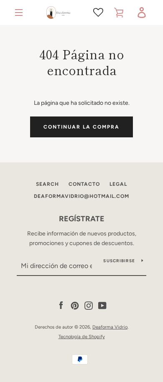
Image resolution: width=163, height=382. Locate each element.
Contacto (84, 184)
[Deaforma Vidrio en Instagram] (88, 305)
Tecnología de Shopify (82, 336)
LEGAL (118, 184)
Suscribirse (119, 260)
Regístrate (81, 218)
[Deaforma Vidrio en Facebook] (61, 305)
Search (47, 184)
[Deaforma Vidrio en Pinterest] (75, 305)
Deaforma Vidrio (109, 327)
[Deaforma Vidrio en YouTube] (102, 305)
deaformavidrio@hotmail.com (81, 196)
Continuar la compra (81, 127)
